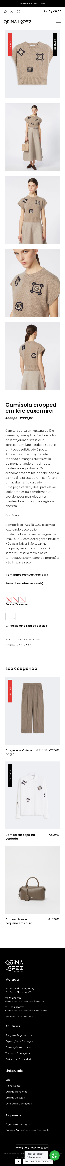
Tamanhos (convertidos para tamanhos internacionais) (27, 579)
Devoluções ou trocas (18, 1047)
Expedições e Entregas (18, 1041)
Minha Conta (12, 1085)
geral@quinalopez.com (19, 1016)
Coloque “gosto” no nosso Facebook (27, 1130)
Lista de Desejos (15, 1097)
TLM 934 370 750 (15, 1007)
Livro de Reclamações (18, 1103)
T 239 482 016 (13, 998)
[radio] (9, 600)
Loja (7, 1079)
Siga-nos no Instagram (18, 1124)
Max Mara (24, 645)
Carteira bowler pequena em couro (18, 921)
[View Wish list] (18, 11)
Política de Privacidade (18, 1059)
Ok (18, 1161)
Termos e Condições (17, 1053)
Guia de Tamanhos (16, 604)
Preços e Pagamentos (18, 1035)
